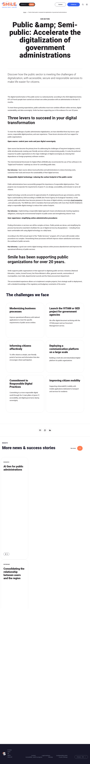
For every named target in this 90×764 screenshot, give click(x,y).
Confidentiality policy (62, 755)
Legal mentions (46, 755)
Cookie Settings (63, 757)
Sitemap (50, 757)
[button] (27, 4)
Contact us (73, 4)
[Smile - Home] (9, 4)
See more (73, 448)
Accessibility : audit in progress (34, 757)
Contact (33, 755)
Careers (60, 4)
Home (24, 12)
